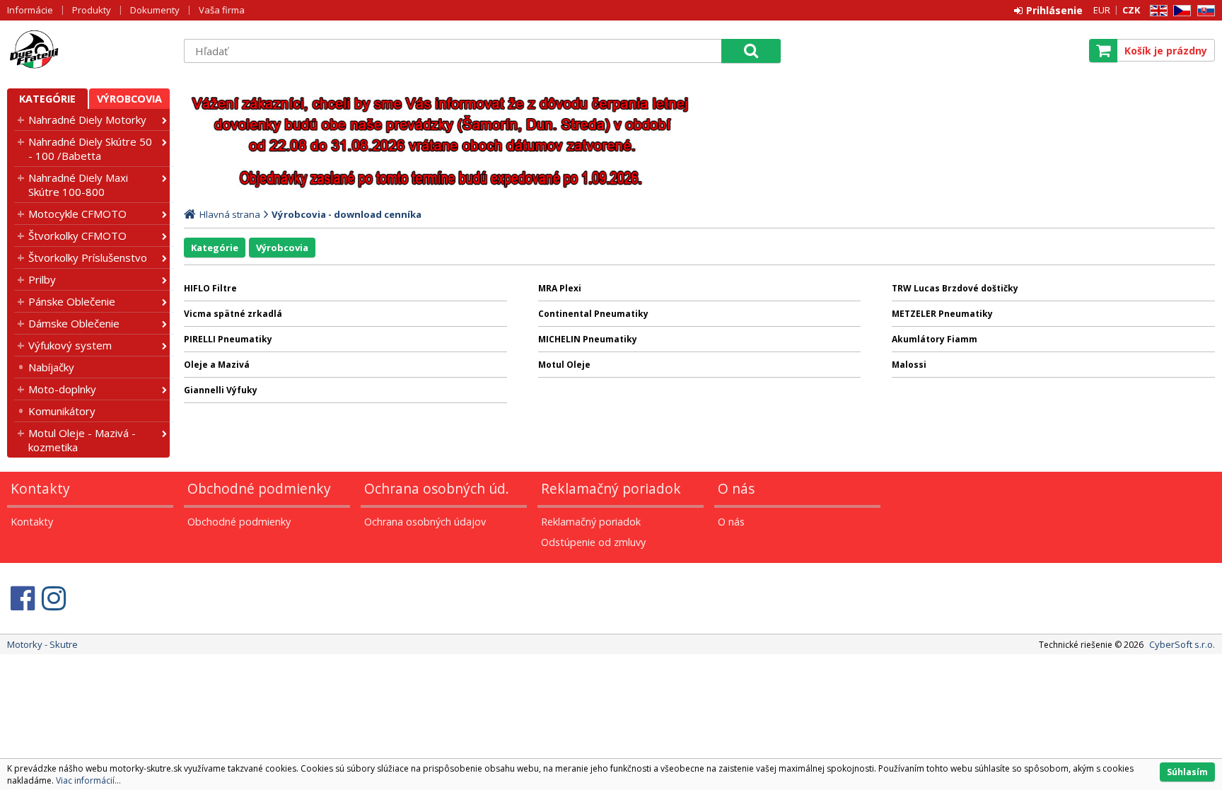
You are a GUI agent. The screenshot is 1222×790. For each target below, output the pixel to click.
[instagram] (54, 598)
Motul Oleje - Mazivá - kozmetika (82, 440)
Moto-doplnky (62, 389)
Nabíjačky (51, 367)
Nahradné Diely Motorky (87, 119)
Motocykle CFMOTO (77, 214)
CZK (1131, 10)
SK (1203, 11)
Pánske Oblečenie (71, 301)
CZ (1179, 11)
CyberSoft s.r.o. (1182, 644)
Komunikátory (61, 411)
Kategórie (47, 98)
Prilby (42, 279)
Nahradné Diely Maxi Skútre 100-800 (78, 184)
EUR (1101, 10)
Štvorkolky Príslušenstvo (87, 257)
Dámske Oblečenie (74, 323)
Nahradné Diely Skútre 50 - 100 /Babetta (90, 148)
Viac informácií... (88, 780)
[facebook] (23, 598)
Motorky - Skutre (88, 50)
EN (1156, 11)
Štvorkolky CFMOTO (77, 235)
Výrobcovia (129, 98)
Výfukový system (70, 345)
